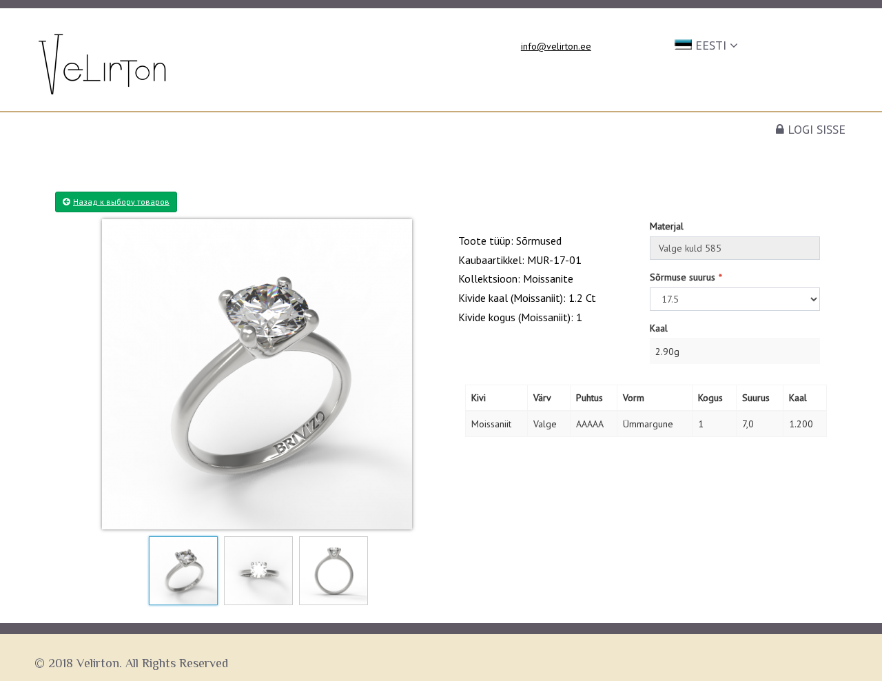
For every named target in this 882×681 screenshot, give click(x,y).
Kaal (659, 328)
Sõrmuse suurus (682, 277)
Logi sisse (814, 129)
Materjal (667, 226)
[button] (706, 44)
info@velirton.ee (556, 46)
